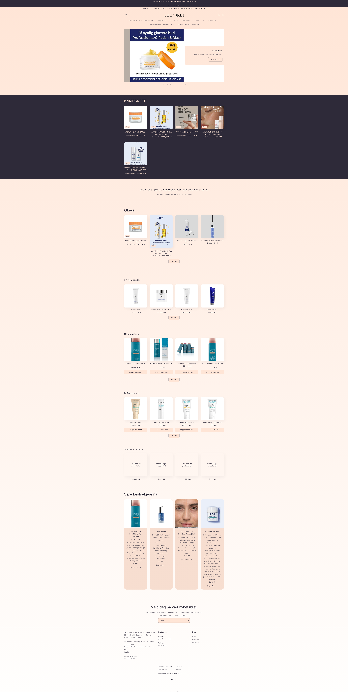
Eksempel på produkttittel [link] (136, 465)
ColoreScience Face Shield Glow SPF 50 (161, 364)
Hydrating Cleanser (186, 309)
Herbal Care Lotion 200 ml (161, 422)
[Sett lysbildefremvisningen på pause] (185, 84)
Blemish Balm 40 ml (135, 422)
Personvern (196, 642)
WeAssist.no (178, 673)
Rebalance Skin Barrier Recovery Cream (186, 241)
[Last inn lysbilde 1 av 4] (167, 84)
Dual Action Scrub (212, 309)
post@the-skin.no (130, 656)
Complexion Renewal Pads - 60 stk (161, 309)
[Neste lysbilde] (180, 84)
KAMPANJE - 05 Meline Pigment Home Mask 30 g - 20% (187, 131)
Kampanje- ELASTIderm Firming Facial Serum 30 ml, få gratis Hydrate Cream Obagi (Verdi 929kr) (135, 169)
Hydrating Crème (135, 309)
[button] (126, 15)
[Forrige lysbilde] (163, 84)
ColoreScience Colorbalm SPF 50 (186, 363)
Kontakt (194, 636)
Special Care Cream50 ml (186, 422)
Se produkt (134, 567)
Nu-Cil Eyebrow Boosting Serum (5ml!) (212, 240)
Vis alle (174, 261)
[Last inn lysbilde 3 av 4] (173, 84)
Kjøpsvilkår (195, 639)
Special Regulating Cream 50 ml (212, 422)
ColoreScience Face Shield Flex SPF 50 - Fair (212, 364)
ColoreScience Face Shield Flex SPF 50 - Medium (135, 364)
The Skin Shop (176, 691)
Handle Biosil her (149, 72)
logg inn (167, 194)
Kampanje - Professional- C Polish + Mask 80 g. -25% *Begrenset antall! (135, 131)
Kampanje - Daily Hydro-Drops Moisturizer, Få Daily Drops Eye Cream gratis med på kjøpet (161, 132)
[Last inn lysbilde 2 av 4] (170, 84)
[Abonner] (188, 620)
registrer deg (178, 194)
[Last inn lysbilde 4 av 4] (175, 84)
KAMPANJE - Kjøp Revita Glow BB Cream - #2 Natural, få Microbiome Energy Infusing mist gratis (212, 132)
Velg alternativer (187, 372)
